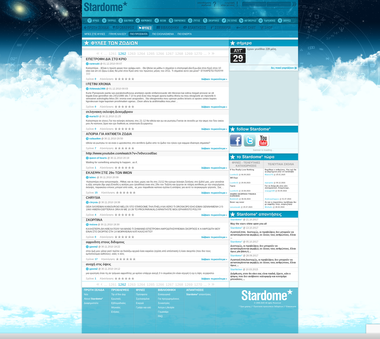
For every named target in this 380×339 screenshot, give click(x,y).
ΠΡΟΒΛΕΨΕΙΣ (120, 289)
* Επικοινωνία (290, 307)
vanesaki (94, 63)
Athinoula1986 (97, 88)
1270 (198, 54)
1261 (113, 54)
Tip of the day (118, 294)
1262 (122, 54)
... (105, 54)
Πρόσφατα (141, 294)
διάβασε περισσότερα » (214, 79)
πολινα (93, 224)
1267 (170, 54)
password (273, 4)
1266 (160, 54)
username (249, 4)
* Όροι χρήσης (245, 307)
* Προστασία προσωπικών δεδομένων (267, 307)
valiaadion (95, 138)
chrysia (93, 202)
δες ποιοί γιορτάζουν (282, 68)
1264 (141, 54)
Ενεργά (140, 303)
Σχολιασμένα (142, 298)
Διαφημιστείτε (91, 303)
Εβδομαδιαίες (118, 303)
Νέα (86, 294)
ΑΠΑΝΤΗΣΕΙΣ (195, 289)
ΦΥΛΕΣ (140, 289)
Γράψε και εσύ (143, 307)
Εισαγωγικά (164, 294)
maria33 (94, 116)
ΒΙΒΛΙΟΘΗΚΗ (167, 289)
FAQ (160, 316)
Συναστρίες (164, 303)
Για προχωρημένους (168, 298)
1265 (151, 54)
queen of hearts (98, 158)
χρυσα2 (93, 246)
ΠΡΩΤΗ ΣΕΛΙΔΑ (94, 289)
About (93, 298)
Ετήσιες (115, 311)
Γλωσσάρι (163, 311)
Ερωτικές (116, 298)
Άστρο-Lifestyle (166, 307)
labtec (92, 177)
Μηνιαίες (116, 307)
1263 (132, 54)
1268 (179, 54)
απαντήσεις (198, 294)
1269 (189, 54)
